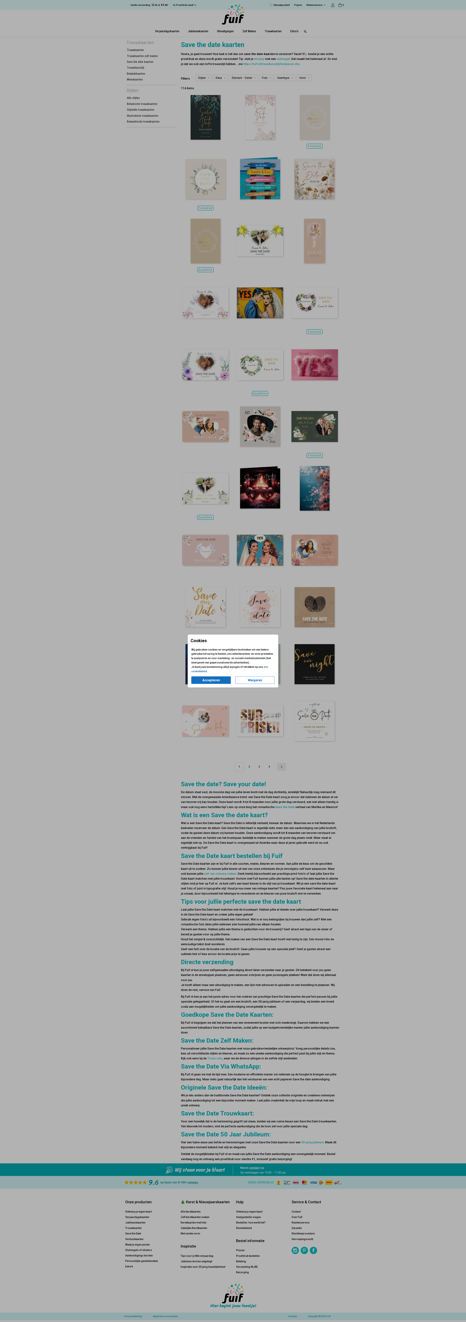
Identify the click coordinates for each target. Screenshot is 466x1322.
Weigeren (255, 680)
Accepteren (211, 680)
